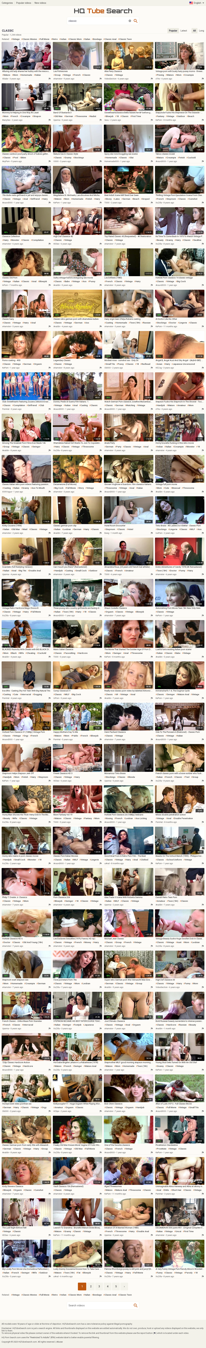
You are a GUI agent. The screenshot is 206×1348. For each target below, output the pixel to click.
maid (25, 529)
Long (201, 30)
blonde (131, 777)
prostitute (161, 1149)
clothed (144, 860)
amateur (182, 405)
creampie (189, 75)
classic (86, 75)
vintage (16, 39)
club (42, 405)
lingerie (183, 323)
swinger (36, 447)
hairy (45, 199)
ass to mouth (38, 488)
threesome (81, 116)
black (14, 653)
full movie (44, 39)
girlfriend (35, 199)
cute (167, 488)
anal (26, 199)
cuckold (192, 158)
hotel (130, 529)
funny (182, 571)
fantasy (160, 116)
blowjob (109, 116)
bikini (23, 158)
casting (109, 323)
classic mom (75, 39)
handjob (161, 405)
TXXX (106, 203)
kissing (109, 818)
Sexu (106, 120)
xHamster (57, 79)
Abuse (59, 1342)
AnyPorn (6, 161)
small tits (110, 364)
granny (68, 158)
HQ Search (103, 11)
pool (16, 158)
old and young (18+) (33, 942)
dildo (166, 1190)
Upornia (56, 120)
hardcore (83, 653)
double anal (35, 571)
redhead (146, 364)
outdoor (181, 116)
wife (21, 653)
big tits (22, 571)
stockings (79, 158)
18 (117, 116)
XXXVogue (7, 492)
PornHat (5, 409)
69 (117, 694)
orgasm (38, 364)
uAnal (107, 863)
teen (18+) (135, 323)
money (87, 942)
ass (84, 281)
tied (187, 777)
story (81, 488)
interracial (26, 694)
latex (117, 199)
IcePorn (159, 533)
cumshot (193, 199)
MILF (192, 529)
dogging (38, 694)
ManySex (6, 120)
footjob (77, 1025)
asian (159, 364)
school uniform (174, 860)
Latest (184, 30)
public (75, 736)
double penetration (183, 818)
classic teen (125, 39)
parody (188, 1273)
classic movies (30, 39)
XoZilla (159, 203)
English (197, 3)
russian (146, 323)
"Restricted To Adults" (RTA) (43, 1337)
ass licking (141, 818)
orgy (26, 736)
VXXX (56, 161)
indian (63, 39)
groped (146, 199)
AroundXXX (161, 161)
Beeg (106, 533)
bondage (97, 39)
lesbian (67, 529)
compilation (38, 240)
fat (78, 1273)
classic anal (110, 39)
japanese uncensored (184, 364)
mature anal (183, 694)
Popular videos (23, 3)
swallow (197, 240)
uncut (178, 1231)
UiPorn (56, 698)
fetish (182, 158)
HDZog (159, 368)
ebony (109, 199)
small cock (81, 571)
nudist (93, 116)
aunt (179, 942)
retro (55, 39)
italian (87, 39)
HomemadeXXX (111, 161)
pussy (92, 281)
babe (67, 281)
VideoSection (110, 79)
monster (15, 240)
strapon (37, 116)
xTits (158, 79)
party (118, 447)
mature (7, 75)
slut (131, 158)
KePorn (159, 120)
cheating (31, 653)
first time (136, 116)
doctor (172, 323)
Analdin (56, 285)
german (69, 116)
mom (15, 75)
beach (191, 116)
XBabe (5, 79)
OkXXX (107, 368)
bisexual (176, 488)
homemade (26, 75)
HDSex (56, 244)
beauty (160, 240)
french (77, 75)
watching (130, 405)
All (194, 30)
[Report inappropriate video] (49, 78)
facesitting (70, 653)
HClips (56, 1111)
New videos (40, 3)
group (58, 75)
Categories (7, 3)
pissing (160, 75)
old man (58, 116)
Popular (173, 30)
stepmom (171, 199)
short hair (176, 1190)
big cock (181, 281)
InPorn (5, 285)
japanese (89, 1025)
